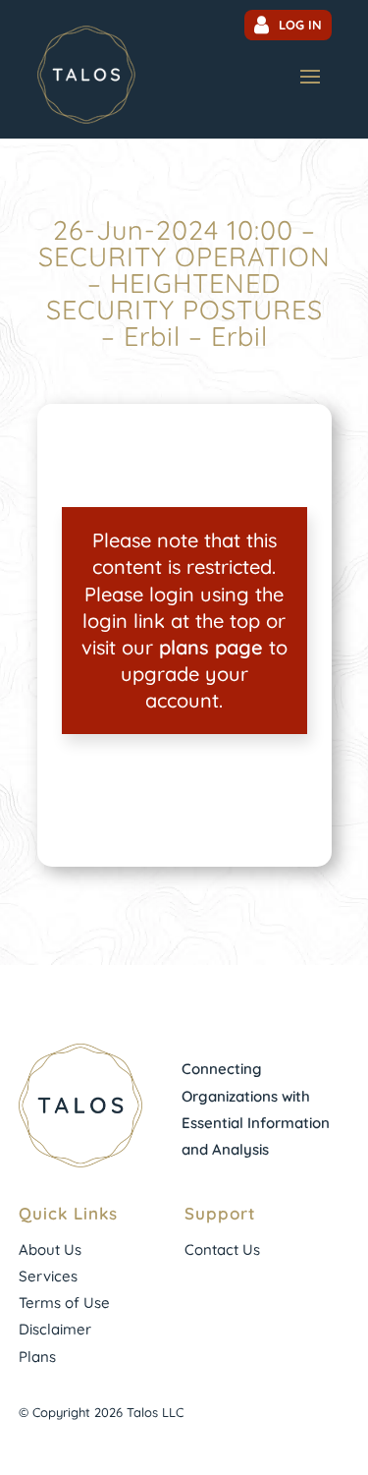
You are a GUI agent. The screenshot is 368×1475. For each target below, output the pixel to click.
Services (48, 1276)
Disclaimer (55, 1329)
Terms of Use (64, 1302)
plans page (211, 647)
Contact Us (222, 1249)
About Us (50, 1249)
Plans (37, 1356)
